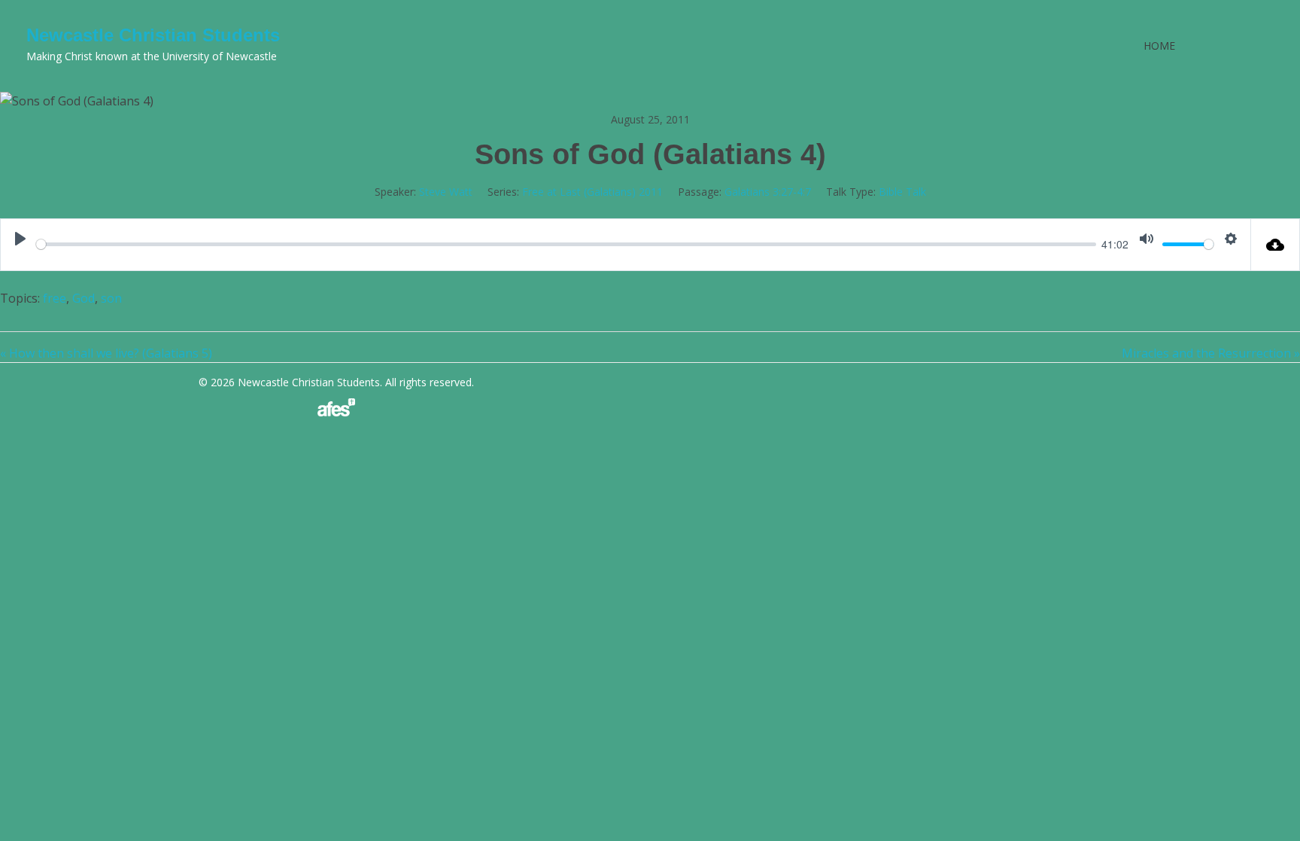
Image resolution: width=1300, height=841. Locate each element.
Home (1159, 45)
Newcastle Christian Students (153, 35)
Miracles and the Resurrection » (1211, 353)
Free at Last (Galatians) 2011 (592, 191)
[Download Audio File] (1275, 244)
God (83, 298)
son (111, 298)
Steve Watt (445, 191)
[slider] (566, 244)
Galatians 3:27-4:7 (767, 191)
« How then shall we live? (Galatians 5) (106, 353)
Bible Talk (902, 191)
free (54, 298)
